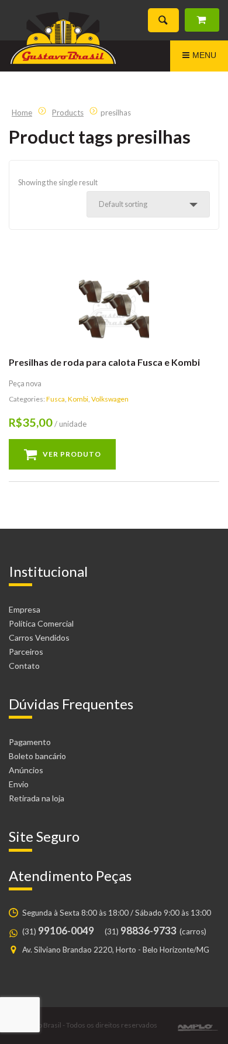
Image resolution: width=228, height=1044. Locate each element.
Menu (204, 55)
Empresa (24, 609)
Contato (24, 666)
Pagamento (30, 742)
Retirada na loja (36, 798)
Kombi (78, 399)
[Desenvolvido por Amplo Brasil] (198, 1027)
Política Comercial (41, 623)
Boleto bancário (37, 756)
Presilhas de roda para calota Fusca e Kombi (104, 362)
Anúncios (26, 770)
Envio (19, 784)
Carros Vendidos (39, 637)
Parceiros (26, 652)
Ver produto (72, 454)
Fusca (55, 399)
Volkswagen (110, 399)
